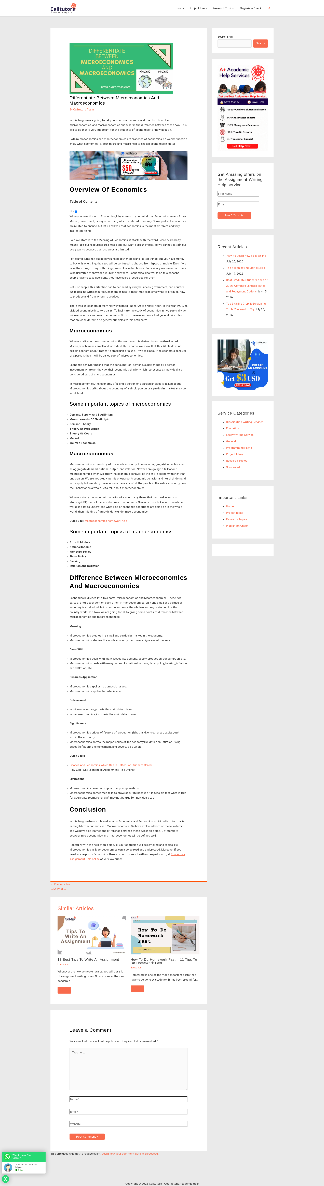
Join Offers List (234, 215)
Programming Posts (239, 447)
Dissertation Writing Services (244, 422)
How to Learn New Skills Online (246, 255)
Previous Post (61, 884)
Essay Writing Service (239, 434)
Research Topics (223, 8)
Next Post (58, 889)
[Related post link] (64, 990)
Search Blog (225, 36)
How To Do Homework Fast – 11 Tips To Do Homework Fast (164, 961)
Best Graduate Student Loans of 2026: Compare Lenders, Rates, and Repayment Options (247, 285)
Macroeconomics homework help (106, 521)
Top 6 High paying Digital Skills (245, 268)
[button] (269, 8)
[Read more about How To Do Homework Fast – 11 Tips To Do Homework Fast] (165, 935)
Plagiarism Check (250, 8)
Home (180, 8)
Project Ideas (198, 8)
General (231, 441)
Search (260, 43)
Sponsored (233, 467)
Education (63, 964)
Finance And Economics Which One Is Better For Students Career (111, 765)
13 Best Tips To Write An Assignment (88, 959)
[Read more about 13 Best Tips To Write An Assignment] (92, 935)
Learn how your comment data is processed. (130, 1153)
